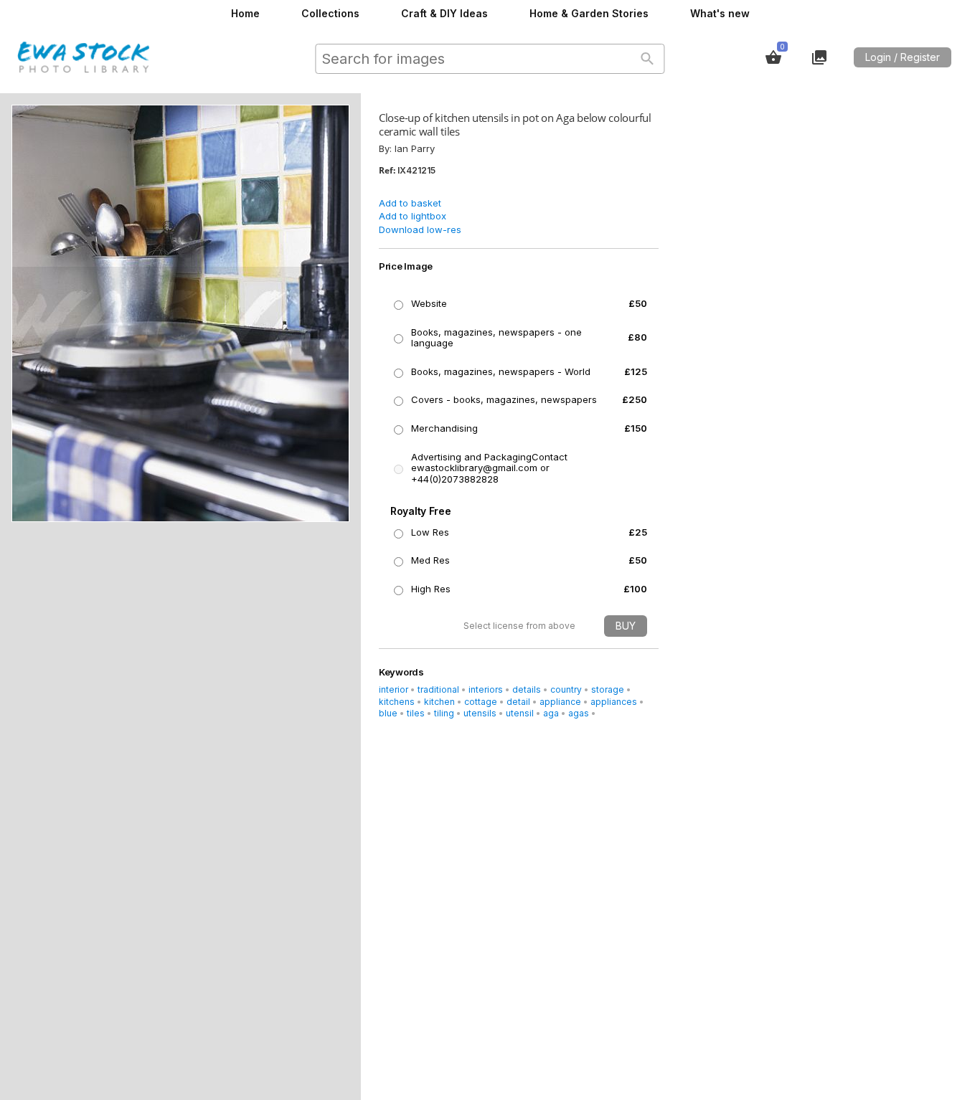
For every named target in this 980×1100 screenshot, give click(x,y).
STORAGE (607, 689)
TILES (416, 713)
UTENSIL (520, 713)
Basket (773, 57)
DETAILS (526, 689)
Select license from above (519, 625)
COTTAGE (480, 701)
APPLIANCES (613, 701)
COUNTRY (566, 689)
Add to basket (410, 203)
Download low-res (420, 229)
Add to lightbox (412, 216)
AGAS (578, 713)
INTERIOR (393, 689)
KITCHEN (439, 701)
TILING (444, 713)
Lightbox (819, 57)
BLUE (388, 713)
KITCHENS (397, 701)
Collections (330, 13)
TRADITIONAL (438, 689)
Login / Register (902, 57)
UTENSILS (479, 713)
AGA (551, 713)
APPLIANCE (560, 701)
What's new (720, 13)
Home (245, 13)
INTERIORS (485, 689)
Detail (518, 701)
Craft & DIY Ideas (444, 13)
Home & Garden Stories (589, 13)
